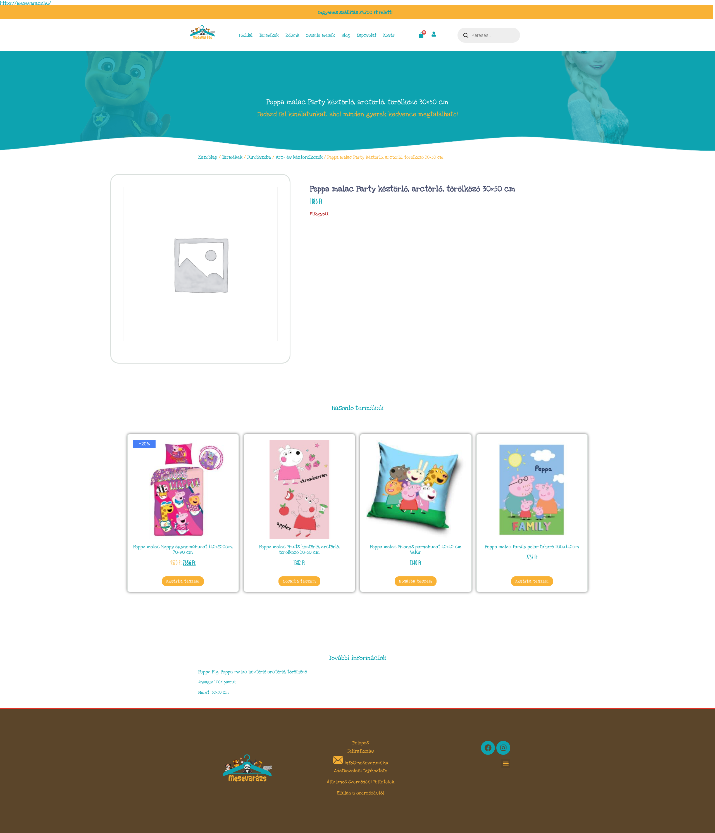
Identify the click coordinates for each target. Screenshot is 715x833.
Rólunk (292, 35)
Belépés (360, 743)
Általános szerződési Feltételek (360, 782)
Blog (346, 35)
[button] (505, 763)
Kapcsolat (366, 35)
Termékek (269, 35)
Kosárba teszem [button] (183, 581)
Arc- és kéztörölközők (299, 157)
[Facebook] (488, 748)
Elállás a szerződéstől (360, 793)
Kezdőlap (207, 157)
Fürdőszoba (259, 157)
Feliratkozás (360, 751)
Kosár (389, 35)
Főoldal (245, 35)
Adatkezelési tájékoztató (360, 771)
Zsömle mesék (320, 35)
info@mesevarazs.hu (366, 763)
